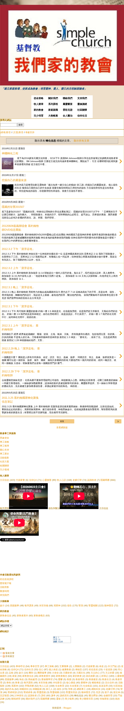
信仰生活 (82, 115)
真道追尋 (103, 686)
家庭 (14, 676)
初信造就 (93, 669)
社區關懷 (82, 110)
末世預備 (43, 605)
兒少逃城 (4, 469)
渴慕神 (57, 605)
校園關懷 (4, 465)
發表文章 (9, 653)
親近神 (116, 692)
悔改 (21, 679)
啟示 (2, 605)
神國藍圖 (37, 689)
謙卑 (53, 695)
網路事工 (81, 689)
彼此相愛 (90, 676)
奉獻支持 (29, 132)
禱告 (69, 605)
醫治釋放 (93, 695)
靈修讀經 (82, 104)
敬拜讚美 (29, 605)
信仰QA (33, 480)
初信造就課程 (7, 579)
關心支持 (4, 449)
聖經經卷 (28, 692)
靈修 (58, 698)
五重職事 (63, 666)
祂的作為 (9, 689)
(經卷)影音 (5, 132)
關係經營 (15, 698)
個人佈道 (53, 669)
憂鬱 (60, 679)
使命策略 (38, 98)
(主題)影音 (18, 132)
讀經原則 (64, 695)
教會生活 (106, 679)
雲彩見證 (67, 110)
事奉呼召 (20, 666)
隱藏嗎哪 (104, 480)
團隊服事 (41, 672)
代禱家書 (20, 480)
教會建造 (93, 679)
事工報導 (4, 445)
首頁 (62, 421)
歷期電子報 (5, 583)
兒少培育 (38, 115)
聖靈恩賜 (41, 692)
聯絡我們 (67, 98)
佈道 (101, 666)
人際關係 (77, 666)
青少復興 (69, 698)
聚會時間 (4, 591)
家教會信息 (5, 615)
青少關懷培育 (86, 698)
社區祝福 (117, 686)
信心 (41, 669)
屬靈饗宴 (67, 104)
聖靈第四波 (71, 692)
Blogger (67, 707)
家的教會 (38, 110)
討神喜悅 (19, 695)
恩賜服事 (14, 605)
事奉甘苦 (34, 666)
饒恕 (117, 698)
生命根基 (87, 686)
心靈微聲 (46, 480)
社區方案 (4, 461)
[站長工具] (62, 642)
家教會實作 (22, 615)
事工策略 (4, 442)
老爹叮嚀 (77, 480)
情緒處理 (32, 679)
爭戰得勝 (29, 686)
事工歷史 (4, 453)
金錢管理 (107, 695)
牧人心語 (61, 480)
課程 (43, 695)
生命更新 (74, 686)
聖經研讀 (12, 692)
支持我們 (82, 98)
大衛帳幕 (53, 115)
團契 (31, 672)
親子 (107, 692)
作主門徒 (112, 666)
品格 (11, 672)
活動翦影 (4, 457)
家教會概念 (39, 615)
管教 (70, 689)
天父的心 (95, 672)
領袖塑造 (104, 698)
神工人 (49, 689)
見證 (98, 692)
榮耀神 (84, 682)
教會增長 (80, 679)
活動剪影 (4, 587)
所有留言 (9, 656)
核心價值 (70, 682)
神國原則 (23, 689)
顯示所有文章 (81, 140)
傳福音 (78, 669)
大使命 (55, 672)
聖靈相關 (93, 605)
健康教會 (66, 669)
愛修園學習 (47, 679)
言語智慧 (4, 695)
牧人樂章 (38, 104)
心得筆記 (103, 676)
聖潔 (80, 605)
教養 (17, 682)
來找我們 (4, 595)
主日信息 (4, 480)
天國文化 (80, 672)
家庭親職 (53, 110)
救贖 (69, 679)
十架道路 (107, 669)
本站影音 (57, 682)
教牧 (8, 682)
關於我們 (53, 98)
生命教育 (59, 686)
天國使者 (67, 672)
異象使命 (4, 438)
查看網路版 (62, 427)
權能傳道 (96, 682)
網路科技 (95, 689)
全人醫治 (67, 115)
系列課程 (53, 104)
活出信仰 (109, 682)
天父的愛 (109, 672)
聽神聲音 (108, 605)
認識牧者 (91, 480)
